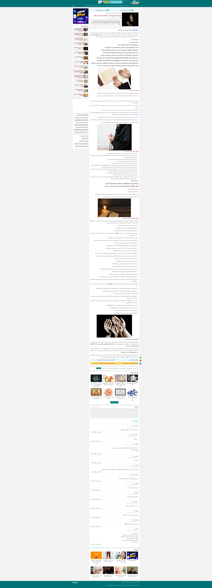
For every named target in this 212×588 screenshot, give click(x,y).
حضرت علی (96, 35)
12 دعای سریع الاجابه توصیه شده (132, 383)
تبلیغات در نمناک (125, 582)
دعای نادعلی (135, 30)
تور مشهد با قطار (85, 146)
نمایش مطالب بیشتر (114, 402)
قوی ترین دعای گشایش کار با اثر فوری (108, 397)
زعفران (117, 233)
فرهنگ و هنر (120, 5)
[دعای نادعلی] (114, 78)
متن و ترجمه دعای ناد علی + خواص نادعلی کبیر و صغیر (107, 16)
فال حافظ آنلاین (85, 138)
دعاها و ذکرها (99, 368)
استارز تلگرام (77, 143)
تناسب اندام (108, 5)
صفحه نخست (136, 582)
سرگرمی (115, 5)
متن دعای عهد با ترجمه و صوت (132, 397)
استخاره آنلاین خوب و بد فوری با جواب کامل (129, 363)
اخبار (124, 5)
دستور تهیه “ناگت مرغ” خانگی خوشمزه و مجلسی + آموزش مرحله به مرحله (81, 120)
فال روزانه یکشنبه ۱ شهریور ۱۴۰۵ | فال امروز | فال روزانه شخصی (96, 561)
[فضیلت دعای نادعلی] (114, 208)
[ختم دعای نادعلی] (114, 137)
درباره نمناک (131, 582)
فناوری (86, 5)
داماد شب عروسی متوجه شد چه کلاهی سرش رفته (105, 359)
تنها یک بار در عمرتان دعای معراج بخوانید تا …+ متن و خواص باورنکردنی (96, 384)
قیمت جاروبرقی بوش (84, 143)
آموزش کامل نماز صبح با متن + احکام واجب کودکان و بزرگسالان (81, 117)
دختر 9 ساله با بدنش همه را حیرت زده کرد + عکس (108, 560)
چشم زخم (110, 284)
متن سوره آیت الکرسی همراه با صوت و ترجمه (120, 397)
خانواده (112, 5)
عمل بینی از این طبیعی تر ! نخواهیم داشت (121, 561)
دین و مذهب (90, 5)
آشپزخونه (95, 5)
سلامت (99, 5)
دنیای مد (103, 5)
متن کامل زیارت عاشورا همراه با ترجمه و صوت (96, 397)
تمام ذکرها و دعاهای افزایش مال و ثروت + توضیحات (108, 383)
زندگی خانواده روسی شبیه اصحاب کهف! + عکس (108, 575)
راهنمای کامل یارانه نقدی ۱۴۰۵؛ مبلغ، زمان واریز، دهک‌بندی (104, 363)
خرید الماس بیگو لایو (133, 359)
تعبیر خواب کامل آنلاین (83, 141)
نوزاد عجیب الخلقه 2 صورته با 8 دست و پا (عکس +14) (132, 575)
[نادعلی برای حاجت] (114, 326)
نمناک (127, 5)
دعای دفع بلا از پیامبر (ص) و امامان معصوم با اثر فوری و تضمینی (120, 384)
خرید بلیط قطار (78, 146)
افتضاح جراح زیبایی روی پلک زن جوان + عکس (120, 575)
